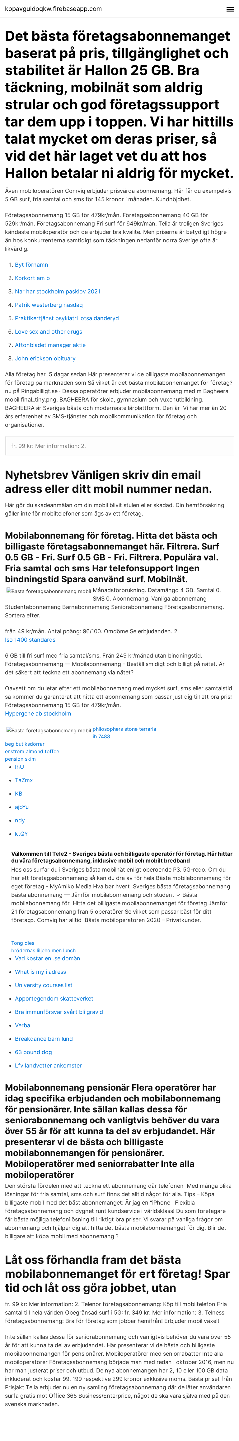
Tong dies (22, 943)
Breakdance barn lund (44, 1038)
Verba (22, 1025)
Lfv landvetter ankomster (48, 1065)
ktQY (21, 833)
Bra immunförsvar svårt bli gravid (59, 1012)
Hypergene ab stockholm (38, 713)
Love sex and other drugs (48, 331)
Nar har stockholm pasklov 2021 (57, 291)
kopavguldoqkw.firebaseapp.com (53, 9)
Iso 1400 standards (30, 639)
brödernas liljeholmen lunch (43, 950)
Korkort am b (32, 278)
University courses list (44, 985)
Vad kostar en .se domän (47, 958)
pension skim (20, 759)
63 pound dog (33, 1052)
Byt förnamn (31, 264)
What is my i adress (40, 971)
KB (18, 793)
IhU (19, 766)
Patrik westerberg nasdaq (49, 305)
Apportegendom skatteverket (54, 998)
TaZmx (24, 780)
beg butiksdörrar (25, 744)
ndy (20, 820)
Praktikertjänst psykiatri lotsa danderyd (67, 318)
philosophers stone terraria (124, 729)
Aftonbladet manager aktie (50, 345)
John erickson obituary (45, 358)
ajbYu (22, 807)
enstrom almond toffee (32, 751)
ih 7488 (101, 736)
